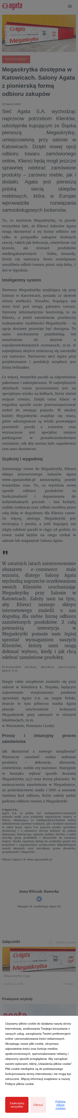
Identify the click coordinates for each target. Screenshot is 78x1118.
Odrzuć (38, 1104)
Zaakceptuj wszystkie (17, 1104)
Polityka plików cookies (60, 1105)
